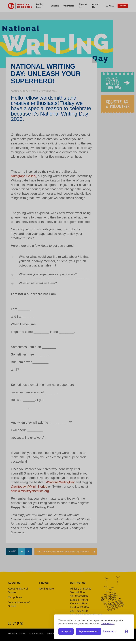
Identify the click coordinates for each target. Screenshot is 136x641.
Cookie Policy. (107, 623)
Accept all (66, 631)
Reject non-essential (88, 631)
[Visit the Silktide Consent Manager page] (126, 631)
